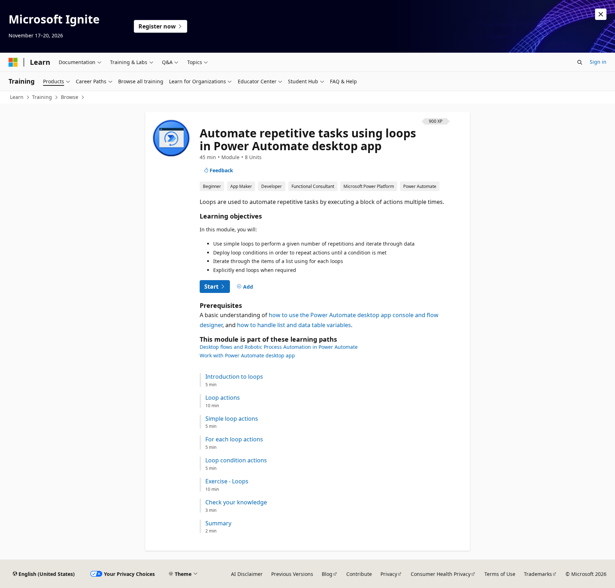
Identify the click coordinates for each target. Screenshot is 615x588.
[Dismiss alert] (600, 14)
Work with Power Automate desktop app (247, 355)
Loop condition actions (236, 460)
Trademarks (538, 574)
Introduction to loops (234, 376)
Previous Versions (292, 574)
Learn (16, 97)
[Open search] (580, 62)
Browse (69, 97)
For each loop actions (234, 439)
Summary (218, 523)
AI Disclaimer (247, 574)
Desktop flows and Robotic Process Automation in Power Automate (279, 346)
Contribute (359, 574)
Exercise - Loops (226, 481)
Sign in (598, 61)
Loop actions (222, 397)
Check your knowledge (236, 502)
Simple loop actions (231, 418)
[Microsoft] (13, 62)
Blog (327, 574)
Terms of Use (499, 574)
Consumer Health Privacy (441, 574)
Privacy (388, 574)
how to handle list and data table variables (294, 325)
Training (42, 97)
